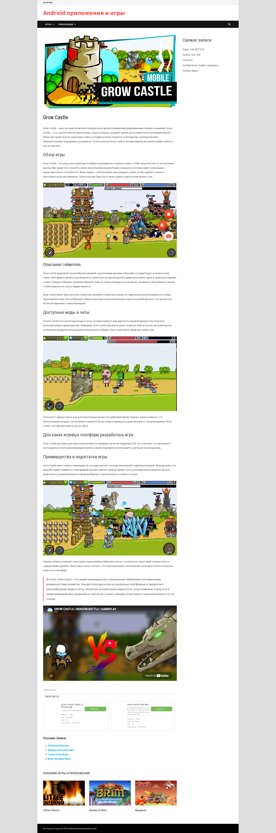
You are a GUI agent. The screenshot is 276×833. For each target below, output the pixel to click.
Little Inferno (51, 810)
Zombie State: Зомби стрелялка (200, 65)
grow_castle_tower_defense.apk (72, 705)
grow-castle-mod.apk (137, 704)
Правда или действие (61, 750)
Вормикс (140, 810)
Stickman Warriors (58, 745)
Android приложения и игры (84, 13)
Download (94, 709)
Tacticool (188, 60)
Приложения (66, 24)
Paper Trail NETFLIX (193, 49)
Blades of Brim (98, 810)
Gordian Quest (190, 70)
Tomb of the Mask (58, 754)
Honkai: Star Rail (191, 54)
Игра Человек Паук (59, 758)
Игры (48, 24)
